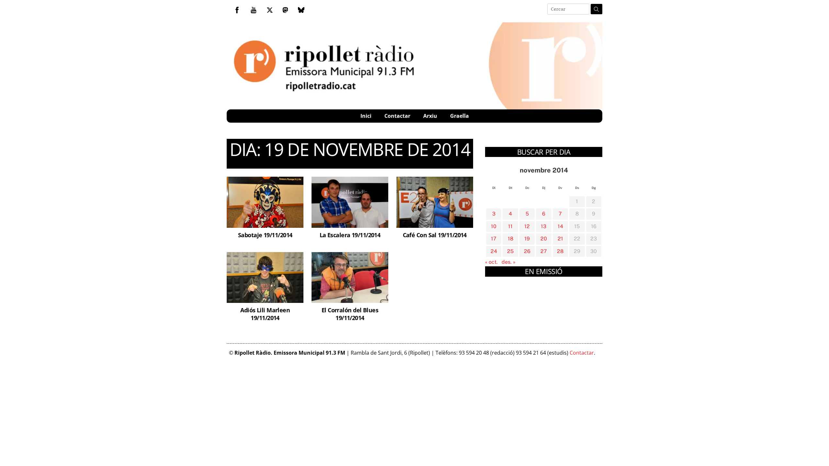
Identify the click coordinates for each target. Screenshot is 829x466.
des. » (509, 262)
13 (543, 226)
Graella (459, 115)
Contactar (397, 115)
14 (560, 226)
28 (560, 251)
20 (543, 239)
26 (527, 251)
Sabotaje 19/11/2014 (265, 235)
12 (527, 226)
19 (527, 239)
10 (493, 226)
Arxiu (430, 115)
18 (510, 239)
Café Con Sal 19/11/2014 (435, 235)
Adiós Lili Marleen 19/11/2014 (265, 314)
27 (543, 251)
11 (510, 226)
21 (560, 239)
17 (493, 239)
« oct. (491, 262)
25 (510, 251)
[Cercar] (596, 9)
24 (494, 251)
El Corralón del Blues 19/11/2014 (350, 314)
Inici (365, 115)
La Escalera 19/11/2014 (350, 235)
